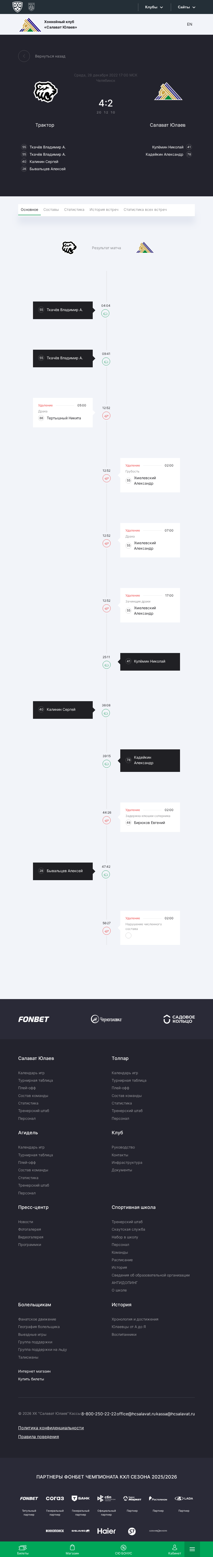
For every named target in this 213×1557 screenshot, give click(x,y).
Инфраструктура (127, 1162)
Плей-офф (27, 1088)
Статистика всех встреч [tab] (145, 209)
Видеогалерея (30, 1237)
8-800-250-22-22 (98, 1413)
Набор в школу (125, 1237)
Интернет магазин (34, 1371)
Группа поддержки (35, 1342)
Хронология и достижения (135, 1319)
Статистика (28, 1103)
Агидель (28, 1132)
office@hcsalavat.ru (136, 1413)
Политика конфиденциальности (51, 1427)
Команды (120, 1252)
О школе (119, 1290)
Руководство (123, 1147)
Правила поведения (38, 1436)
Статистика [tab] (74, 209)
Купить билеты (31, 1379)
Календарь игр (31, 1073)
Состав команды (33, 1095)
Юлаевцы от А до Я (129, 1326)
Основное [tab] (29, 209)
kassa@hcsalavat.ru (175, 1413)
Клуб (117, 1132)
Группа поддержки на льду (42, 1349)
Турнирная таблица (35, 1080)
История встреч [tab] (104, 209)
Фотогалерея (29, 1229)
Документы (122, 1170)
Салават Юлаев (36, 1058)
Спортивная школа (134, 1207)
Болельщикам (34, 1304)
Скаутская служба (128, 1229)
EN (189, 24)
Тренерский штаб (33, 1110)
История (119, 1267)
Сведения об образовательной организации (151, 1275)
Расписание (122, 1260)
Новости (25, 1221)
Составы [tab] (51, 209)
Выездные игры (32, 1334)
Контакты (120, 1155)
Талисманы (28, 1357)
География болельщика (39, 1326)
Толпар (120, 1058)
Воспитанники (124, 1334)
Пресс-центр (33, 1207)
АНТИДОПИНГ (125, 1282)
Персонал (27, 1118)
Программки (29, 1244)
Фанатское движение (37, 1319)
